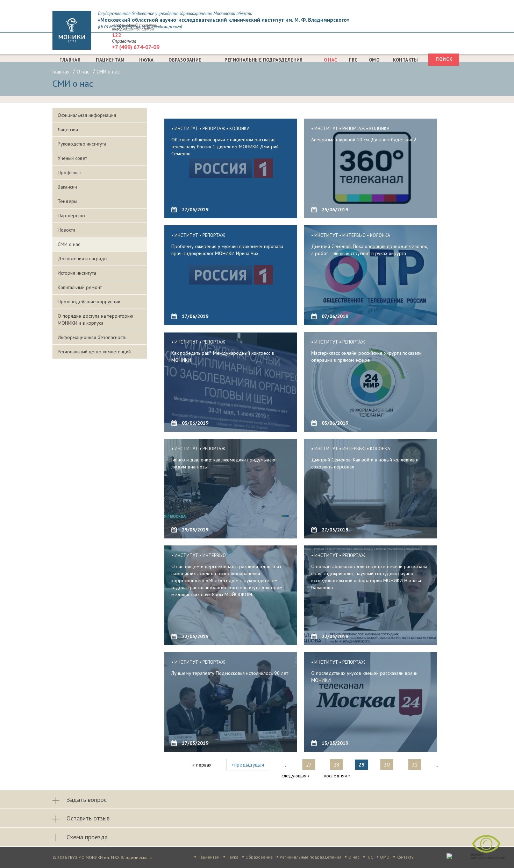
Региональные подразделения (263, 60)
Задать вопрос (86, 800)
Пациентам (110, 60)
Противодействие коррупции (89, 301)
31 (414, 764)
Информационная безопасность (92, 337)
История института (77, 273)
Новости (66, 230)
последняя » (337, 775)
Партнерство (71, 215)
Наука (146, 60)
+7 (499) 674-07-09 (135, 46)
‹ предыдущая (247, 764)
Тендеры (67, 201)
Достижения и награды (82, 258)
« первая (202, 765)
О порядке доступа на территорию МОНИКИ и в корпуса (95, 319)
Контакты (405, 60)
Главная (69, 60)
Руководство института (82, 144)
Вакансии (67, 187)
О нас (330, 60)
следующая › (295, 775)
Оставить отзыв (87, 818)
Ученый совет (72, 158)
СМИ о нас (69, 244)
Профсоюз (69, 172)
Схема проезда (87, 837)
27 (309, 764)
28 (336, 764)
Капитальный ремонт (80, 287)
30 (387, 764)
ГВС (353, 60)
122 (116, 34)
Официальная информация (87, 115)
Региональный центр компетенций (94, 351)
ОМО (374, 60)
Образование (185, 60)
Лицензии (68, 129)
